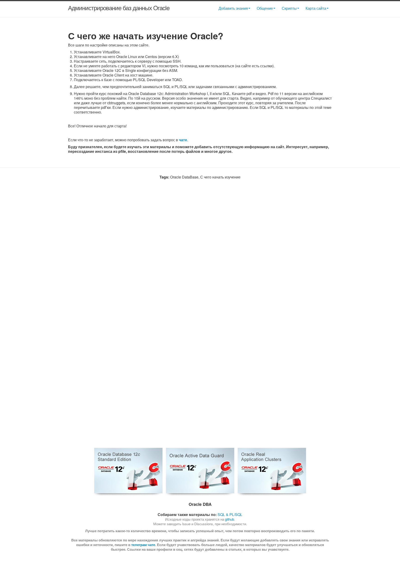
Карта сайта (316, 8)
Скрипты (289, 8)
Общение (265, 8)
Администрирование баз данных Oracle (118, 7)
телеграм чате (143, 544)
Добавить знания (233, 8)
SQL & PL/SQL (230, 514)
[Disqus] (200, 253)
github (229, 519)
